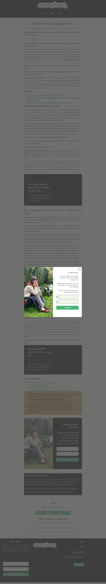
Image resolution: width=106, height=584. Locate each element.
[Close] (79, 269)
